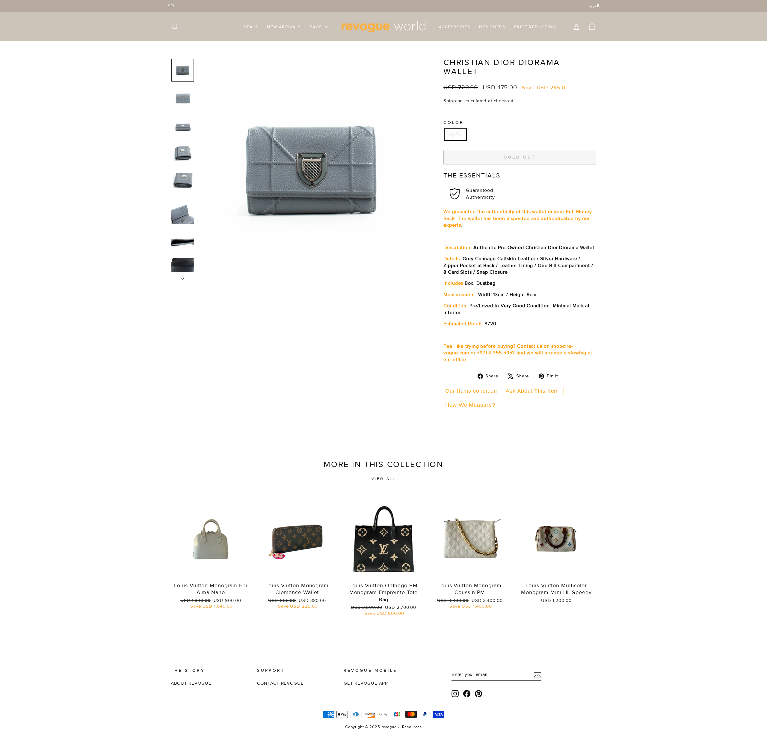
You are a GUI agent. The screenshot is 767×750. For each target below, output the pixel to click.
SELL (173, 5)
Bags (317, 26)
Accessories (454, 26)
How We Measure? (470, 405)
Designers (492, 26)
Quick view (211, 571)
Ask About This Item (532, 391)
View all (384, 479)
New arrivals (284, 26)
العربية (593, 5)
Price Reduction (535, 26)
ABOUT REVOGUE (191, 683)
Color (453, 122)
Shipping (453, 101)
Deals (250, 26)
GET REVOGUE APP (366, 683)
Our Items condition (471, 391)
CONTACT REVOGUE (280, 683)
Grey (455, 134)
